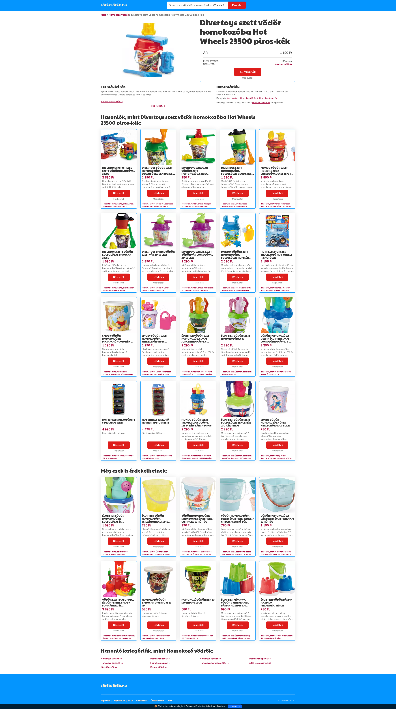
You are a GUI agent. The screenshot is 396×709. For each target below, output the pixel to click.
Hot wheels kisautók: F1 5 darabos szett (118, 421)
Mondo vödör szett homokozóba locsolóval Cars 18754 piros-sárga (276, 172)
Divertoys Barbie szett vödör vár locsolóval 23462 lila (197, 254)
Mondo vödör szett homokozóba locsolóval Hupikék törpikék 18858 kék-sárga (235, 257)
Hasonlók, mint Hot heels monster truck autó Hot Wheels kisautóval (275, 289)
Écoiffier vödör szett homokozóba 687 (235, 337)
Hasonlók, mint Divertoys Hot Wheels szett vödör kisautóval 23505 (118, 205)
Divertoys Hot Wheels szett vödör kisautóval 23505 (118, 170)
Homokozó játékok (249, 98)
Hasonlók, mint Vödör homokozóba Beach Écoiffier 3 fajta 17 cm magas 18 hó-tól (236, 554)
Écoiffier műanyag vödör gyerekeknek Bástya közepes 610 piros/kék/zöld (235, 604)
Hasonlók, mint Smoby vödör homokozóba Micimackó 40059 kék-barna (118, 374)
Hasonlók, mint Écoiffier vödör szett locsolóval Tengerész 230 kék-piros (236, 457)
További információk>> (112, 101)
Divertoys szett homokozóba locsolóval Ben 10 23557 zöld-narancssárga (237, 172)
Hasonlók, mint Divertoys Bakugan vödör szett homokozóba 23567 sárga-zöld (196, 206)
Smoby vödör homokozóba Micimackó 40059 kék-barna (116, 340)
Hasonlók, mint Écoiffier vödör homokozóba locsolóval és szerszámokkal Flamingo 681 (115, 554)
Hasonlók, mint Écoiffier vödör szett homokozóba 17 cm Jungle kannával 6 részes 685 (198, 374)
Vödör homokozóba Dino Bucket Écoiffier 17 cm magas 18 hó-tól (197, 518)
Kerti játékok (233, 98)
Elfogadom (235, 706)
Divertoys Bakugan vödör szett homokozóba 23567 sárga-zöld (194, 172)
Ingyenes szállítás (283, 64)
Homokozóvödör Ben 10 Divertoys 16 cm (198, 601)
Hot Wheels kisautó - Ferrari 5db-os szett (156, 421)
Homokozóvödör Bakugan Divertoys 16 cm (156, 602)
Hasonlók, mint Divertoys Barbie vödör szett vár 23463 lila (155, 289)
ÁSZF (130, 700)
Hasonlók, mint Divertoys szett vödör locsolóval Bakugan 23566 (118, 289)
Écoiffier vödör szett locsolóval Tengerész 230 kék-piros (236, 422)
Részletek (118, 193)
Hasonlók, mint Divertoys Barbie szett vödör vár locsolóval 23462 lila (197, 289)
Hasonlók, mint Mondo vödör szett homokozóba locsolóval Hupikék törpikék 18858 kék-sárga (236, 290)
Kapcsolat (105, 700)
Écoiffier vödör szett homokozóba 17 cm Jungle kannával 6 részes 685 (196, 340)
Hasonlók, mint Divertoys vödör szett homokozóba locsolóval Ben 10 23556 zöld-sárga (157, 206)
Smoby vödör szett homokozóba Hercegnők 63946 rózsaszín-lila (155, 340)
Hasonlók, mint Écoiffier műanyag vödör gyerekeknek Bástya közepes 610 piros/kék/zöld (236, 638)
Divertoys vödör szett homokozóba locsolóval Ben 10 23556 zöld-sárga (158, 172)
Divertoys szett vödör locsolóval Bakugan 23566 (117, 254)
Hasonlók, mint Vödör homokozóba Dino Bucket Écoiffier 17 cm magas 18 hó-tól (198, 554)
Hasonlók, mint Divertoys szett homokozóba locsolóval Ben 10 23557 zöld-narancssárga (235, 206)
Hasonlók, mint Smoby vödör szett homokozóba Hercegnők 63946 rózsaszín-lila (156, 374)
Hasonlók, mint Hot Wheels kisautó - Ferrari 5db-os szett (157, 457)
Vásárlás (250, 72)
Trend (169, 700)
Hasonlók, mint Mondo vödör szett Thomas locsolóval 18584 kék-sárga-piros (197, 458)
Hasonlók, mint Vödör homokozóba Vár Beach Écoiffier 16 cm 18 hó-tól (276, 553)
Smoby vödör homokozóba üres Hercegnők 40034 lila (275, 422)
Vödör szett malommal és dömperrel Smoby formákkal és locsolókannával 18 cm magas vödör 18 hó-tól (118, 605)
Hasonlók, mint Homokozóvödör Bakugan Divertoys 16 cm (156, 637)
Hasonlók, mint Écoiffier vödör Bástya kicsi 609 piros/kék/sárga (277, 637)
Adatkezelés (141, 700)
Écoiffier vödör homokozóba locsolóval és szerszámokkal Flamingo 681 (113, 521)
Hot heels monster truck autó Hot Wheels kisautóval (276, 254)
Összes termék (157, 700)
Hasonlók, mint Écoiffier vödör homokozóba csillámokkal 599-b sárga (156, 554)
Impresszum (119, 700)
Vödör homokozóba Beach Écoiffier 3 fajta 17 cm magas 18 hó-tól (237, 518)
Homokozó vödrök (268, 98)
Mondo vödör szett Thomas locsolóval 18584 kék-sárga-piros (196, 422)
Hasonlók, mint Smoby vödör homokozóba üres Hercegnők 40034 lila (276, 458)
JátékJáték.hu (114, 4)
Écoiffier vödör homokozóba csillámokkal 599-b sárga (155, 520)
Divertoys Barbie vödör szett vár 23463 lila (158, 253)
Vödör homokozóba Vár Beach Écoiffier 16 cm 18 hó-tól (277, 518)
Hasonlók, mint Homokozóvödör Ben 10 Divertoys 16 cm (197, 637)
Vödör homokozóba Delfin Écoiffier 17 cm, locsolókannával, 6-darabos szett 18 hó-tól (277, 340)
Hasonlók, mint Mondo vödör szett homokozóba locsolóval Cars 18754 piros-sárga (276, 206)
